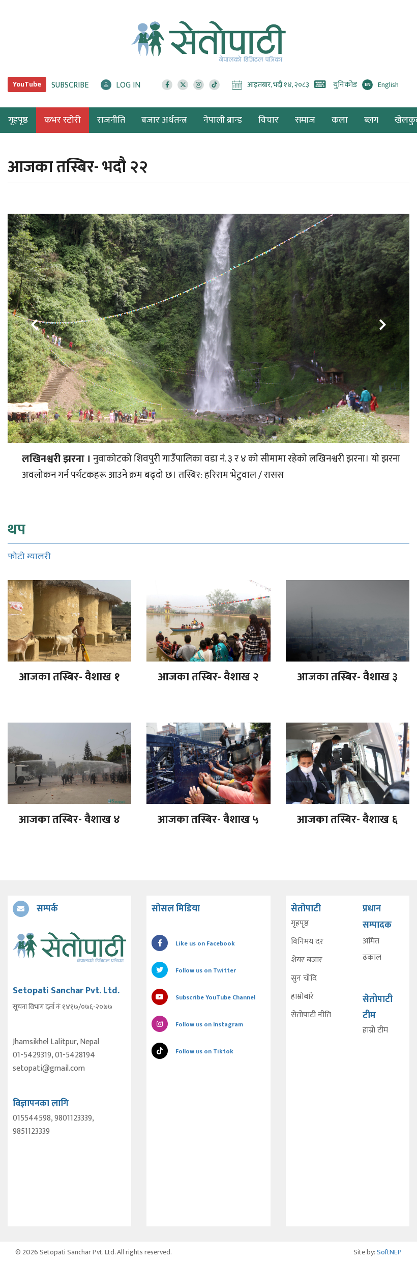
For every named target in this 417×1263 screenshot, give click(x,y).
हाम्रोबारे (302, 996)
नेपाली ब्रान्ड (222, 120)
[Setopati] (69, 947)
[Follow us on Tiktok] (214, 84)
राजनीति (111, 120)
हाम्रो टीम (375, 1030)
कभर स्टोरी (62, 120)
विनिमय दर (307, 942)
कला (340, 120)
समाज (305, 120)
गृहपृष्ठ (300, 923)
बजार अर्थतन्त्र (164, 120)
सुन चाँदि (304, 978)
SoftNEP (389, 1252)
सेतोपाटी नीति (311, 1015)
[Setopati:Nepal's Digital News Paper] (208, 41)
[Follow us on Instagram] (198, 84)
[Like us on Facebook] (167, 84)
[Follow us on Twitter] (182, 84)
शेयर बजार (306, 960)
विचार (268, 120)
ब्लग (371, 120)
